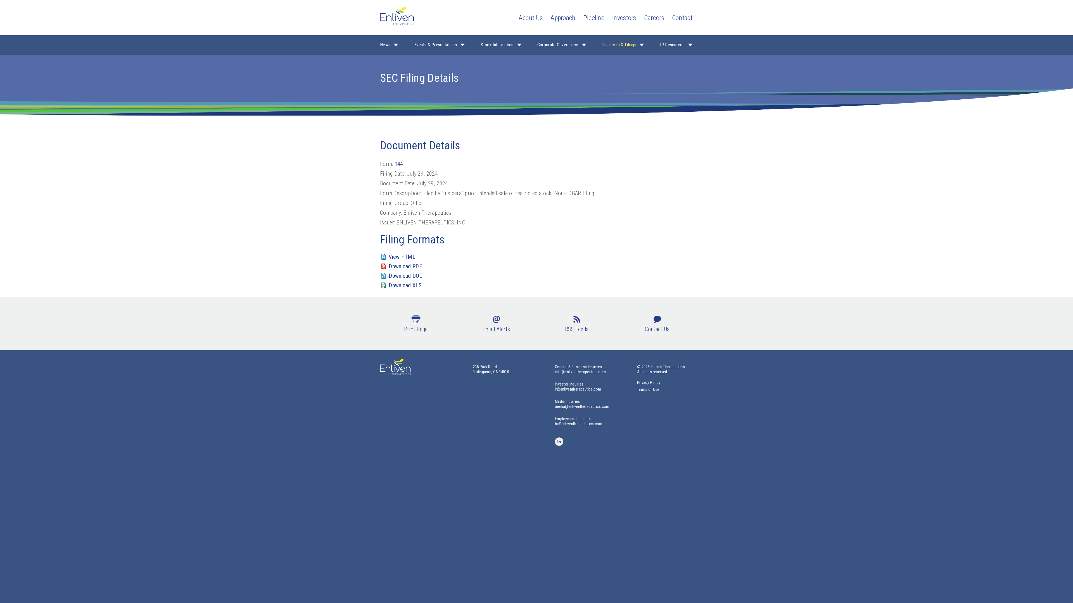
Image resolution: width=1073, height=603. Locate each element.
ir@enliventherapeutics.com (578, 389)
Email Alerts (496, 329)
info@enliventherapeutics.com (580, 372)
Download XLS (405, 285)
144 (399, 164)
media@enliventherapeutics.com (582, 406)
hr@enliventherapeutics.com (578, 424)
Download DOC (405, 275)
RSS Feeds (577, 329)
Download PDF (405, 266)
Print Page (416, 329)
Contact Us (657, 329)
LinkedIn (559, 441)
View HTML (402, 256)
